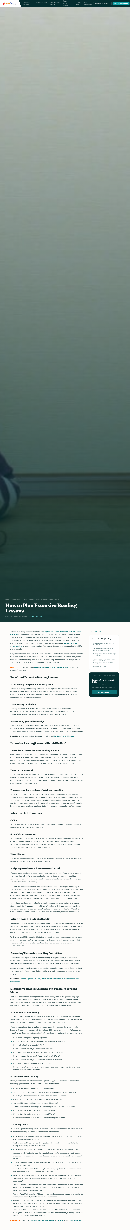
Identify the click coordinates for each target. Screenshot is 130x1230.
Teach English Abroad (55, 3)
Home (7, 599)
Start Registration (121, 3)
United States (75, 1220)
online (51, 1220)
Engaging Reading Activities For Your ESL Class (103, 644)
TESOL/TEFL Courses (27, 3)
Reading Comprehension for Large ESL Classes (104, 654)
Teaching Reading (27, 599)
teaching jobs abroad (39, 1220)
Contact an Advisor (102, 3)
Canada (60, 1220)
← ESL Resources (95, 631)
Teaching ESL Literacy (100, 666)
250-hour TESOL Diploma (63, 736)
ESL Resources (88, 3)
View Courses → (104, 692)
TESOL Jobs (78, 3)
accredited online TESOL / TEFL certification (52, 667)
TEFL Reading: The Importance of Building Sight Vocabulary (104, 649)
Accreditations (41, 2)
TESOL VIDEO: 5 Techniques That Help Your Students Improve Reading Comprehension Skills (104, 660)
